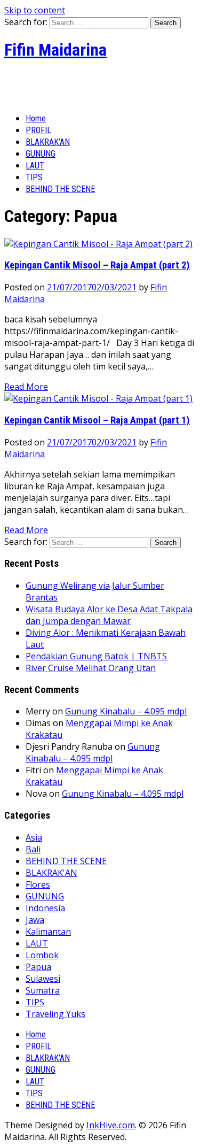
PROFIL (38, 130)
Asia (34, 837)
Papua (38, 967)
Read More (26, 386)
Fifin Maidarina (55, 50)
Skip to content (34, 10)
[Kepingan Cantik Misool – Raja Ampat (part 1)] (98, 398)
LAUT (35, 165)
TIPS (34, 177)
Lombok (42, 955)
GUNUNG (40, 154)
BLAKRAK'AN (51, 873)
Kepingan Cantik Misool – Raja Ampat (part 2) (97, 265)
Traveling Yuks (55, 1014)
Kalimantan (48, 931)
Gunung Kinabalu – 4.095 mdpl (126, 711)
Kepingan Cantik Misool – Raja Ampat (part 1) (97, 420)
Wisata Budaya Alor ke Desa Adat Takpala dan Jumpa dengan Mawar (109, 615)
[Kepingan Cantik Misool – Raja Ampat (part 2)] (98, 244)
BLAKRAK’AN (48, 142)
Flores (38, 884)
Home (36, 118)
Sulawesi (43, 978)
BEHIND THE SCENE (60, 189)
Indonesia (45, 908)
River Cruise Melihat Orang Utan (91, 668)
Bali (33, 849)
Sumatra (43, 990)
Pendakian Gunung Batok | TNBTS (96, 656)
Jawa (35, 920)
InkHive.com (110, 1125)
